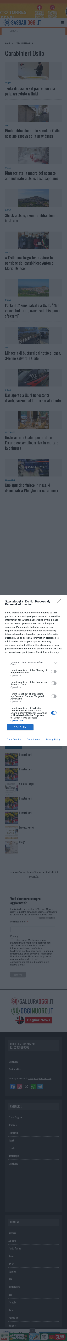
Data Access (33, 739)
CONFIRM (20, 727)
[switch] (54, 671)
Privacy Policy (53, 739)
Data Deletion (14, 739)
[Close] (60, 602)
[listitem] (33, 663)
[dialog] (33, 670)
